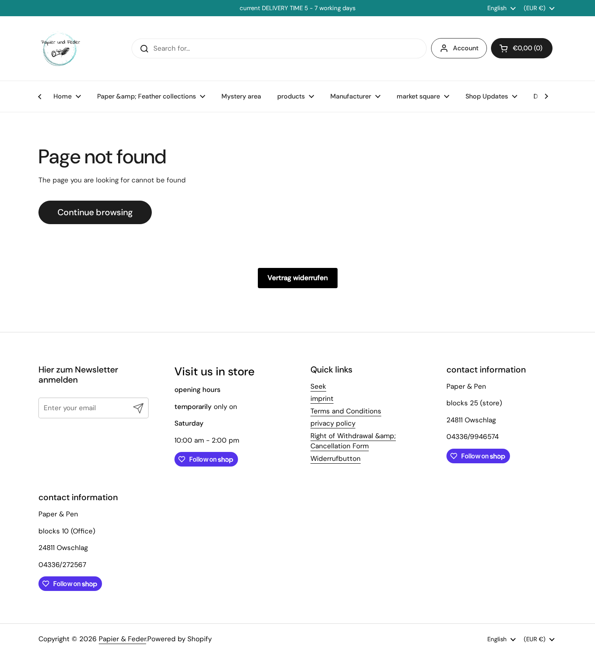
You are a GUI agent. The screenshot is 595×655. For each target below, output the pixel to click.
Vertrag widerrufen (298, 277)
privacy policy (332, 423)
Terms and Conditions (345, 411)
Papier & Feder (122, 638)
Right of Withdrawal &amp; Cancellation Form (353, 441)
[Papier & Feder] (60, 48)
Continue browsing (95, 212)
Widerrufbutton (335, 458)
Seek (318, 386)
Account (465, 48)
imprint (322, 398)
